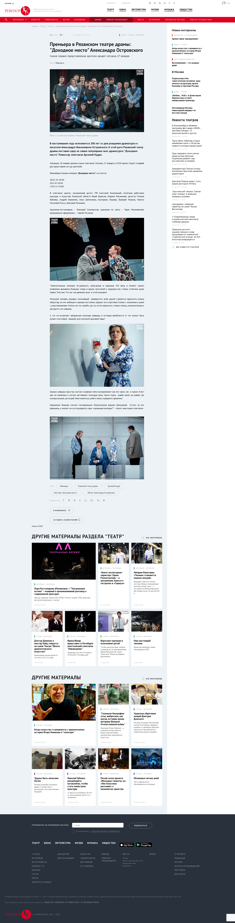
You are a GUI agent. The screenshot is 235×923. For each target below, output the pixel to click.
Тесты (35, 874)
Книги (152, 854)
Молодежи (79, 20)
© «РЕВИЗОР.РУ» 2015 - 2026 (46, 914)
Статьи (50, 26)
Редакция (179, 858)
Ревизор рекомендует (117, 20)
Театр (110, 9)
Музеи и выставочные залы (133, 861)
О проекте (111, 3)
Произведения (191, 35)
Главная (35, 26)
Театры (125, 858)
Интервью (37, 858)
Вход (228, 3)
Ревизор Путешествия (201, 20)
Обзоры (36, 870)
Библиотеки (127, 866)
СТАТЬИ (131, 35)
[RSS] (160, 3)
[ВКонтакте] (150, 3)
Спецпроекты (51, 20)
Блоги (35, 878)
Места (141, 20)
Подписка (126, 3)
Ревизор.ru (60, 63)
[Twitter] (155, 3)
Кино (122, 9)
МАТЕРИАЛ (140, 35)
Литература (138, 9)
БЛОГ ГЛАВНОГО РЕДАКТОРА (184, 59)
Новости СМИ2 (37, 526)
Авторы (178, 862)
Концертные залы (129, 863)
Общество (186, 9)
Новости (35, 20)
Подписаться (140, 826)
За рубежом (154, 20)
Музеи (155, 9)
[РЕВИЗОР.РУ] (17, 10)
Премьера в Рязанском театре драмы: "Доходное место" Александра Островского (89, 26)
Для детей (63, 854)
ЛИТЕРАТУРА (178, 35)
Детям (66, 20)
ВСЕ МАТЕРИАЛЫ (154, 538)
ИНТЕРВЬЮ (40, 584)
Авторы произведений (187, 866)
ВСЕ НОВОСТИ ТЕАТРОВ (187, 247)
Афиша (98, 20)
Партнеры (179, 870)
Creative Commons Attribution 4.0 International (71, 902)
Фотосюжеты (39, 862)
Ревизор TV (38, 866)
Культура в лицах (41, 882)
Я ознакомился (82, 831)
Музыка (169, 9)
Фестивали (86, 862)
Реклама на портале (175, 20)
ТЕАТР (123, 35)
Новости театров (185, 120)
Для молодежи (66, 858)
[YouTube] (165, 3)
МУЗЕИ (176, 45)
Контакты (179, 874)
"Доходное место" (86, 173)
